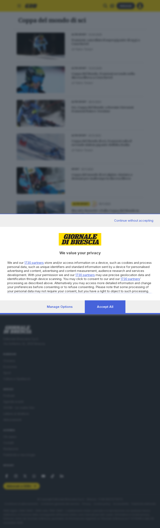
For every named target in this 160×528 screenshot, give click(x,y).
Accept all (105, 307)
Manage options (60, 307)
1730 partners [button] (34, 263)
